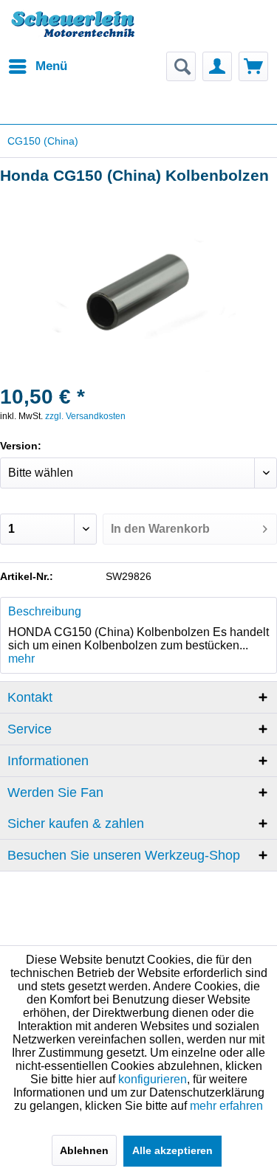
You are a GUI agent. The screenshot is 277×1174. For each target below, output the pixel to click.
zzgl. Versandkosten (85, 416)
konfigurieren (152, 1079)
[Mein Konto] (217, 66)
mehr (21, 658)
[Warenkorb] (253, 66)
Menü (51, 66)
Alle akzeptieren (172, 1150)
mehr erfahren (226, 1105)
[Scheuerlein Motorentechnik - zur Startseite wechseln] (73, 33)
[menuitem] (37, 66)
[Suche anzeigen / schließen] (181, 66)
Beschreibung (44, 611)
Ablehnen (84, 1150)
